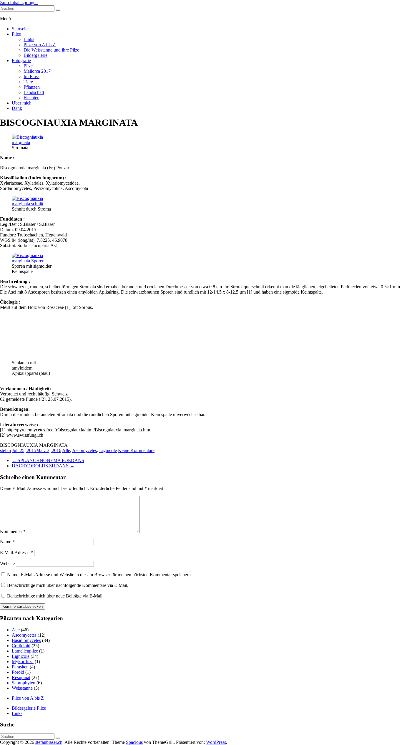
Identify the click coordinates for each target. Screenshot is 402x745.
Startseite (20, 28)
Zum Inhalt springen (19, 2)
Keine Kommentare (136, 450)
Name (7, 541)
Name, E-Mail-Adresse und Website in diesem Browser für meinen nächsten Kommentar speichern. (99, 574)
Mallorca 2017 (37, 71)
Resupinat (21, 677)
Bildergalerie (35, 55)
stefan (5, 450)
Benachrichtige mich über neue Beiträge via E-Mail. (55, 595)
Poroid (18, 672)
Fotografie (21, 60)
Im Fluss (31, 76)
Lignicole (108, 450)
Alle (66, 450)
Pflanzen (32, 87)
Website (7, 563)
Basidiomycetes (26, 640)
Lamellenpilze (25, 650)
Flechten (31, 97)
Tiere (28, 81)
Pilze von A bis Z (40, 44)
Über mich (21, 102)
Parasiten (20, 666)
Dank (17, 108)
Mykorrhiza (23, 661)
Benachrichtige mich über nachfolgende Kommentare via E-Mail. (67, 585)
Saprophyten (23, 682)
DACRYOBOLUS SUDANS (43, 465)
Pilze (16, 34)
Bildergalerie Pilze (29, 708)
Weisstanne (22, 688)
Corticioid (21, 645)
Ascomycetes (84, 450)
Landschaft (34, 92)
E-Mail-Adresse (16, 552)
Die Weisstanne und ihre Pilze (51, 49)
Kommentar (13, 531)
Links (29, 39)
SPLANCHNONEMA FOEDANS (48, 460)
